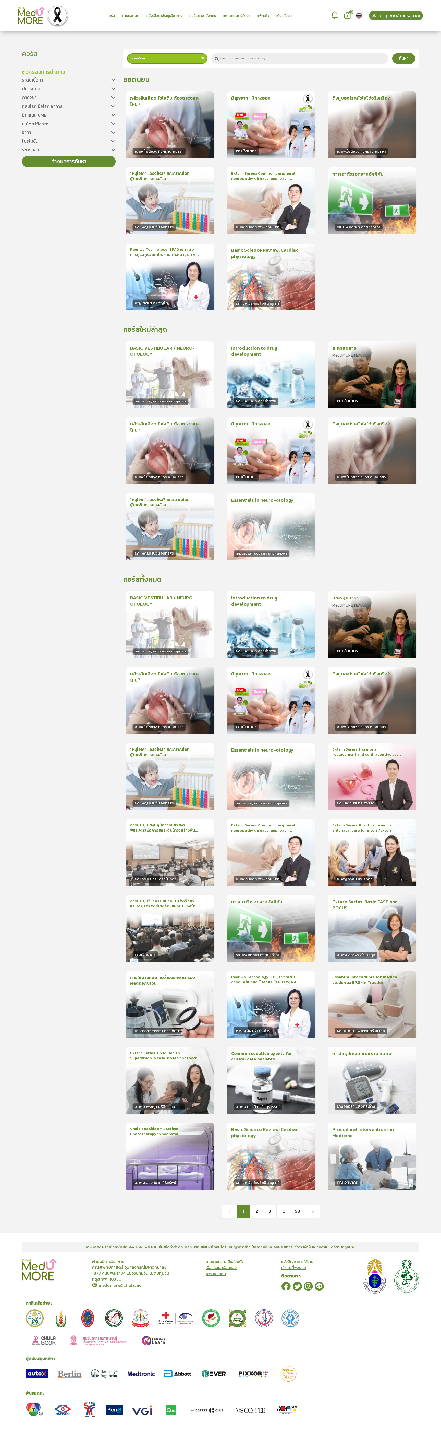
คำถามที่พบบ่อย (293, 1267)
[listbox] (335, 15)
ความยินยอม (216, 1273)
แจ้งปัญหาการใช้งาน (297, 1261)
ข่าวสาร (72, 1261)
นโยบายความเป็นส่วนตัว (224, 1261)
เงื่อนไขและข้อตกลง (221, 1267)
